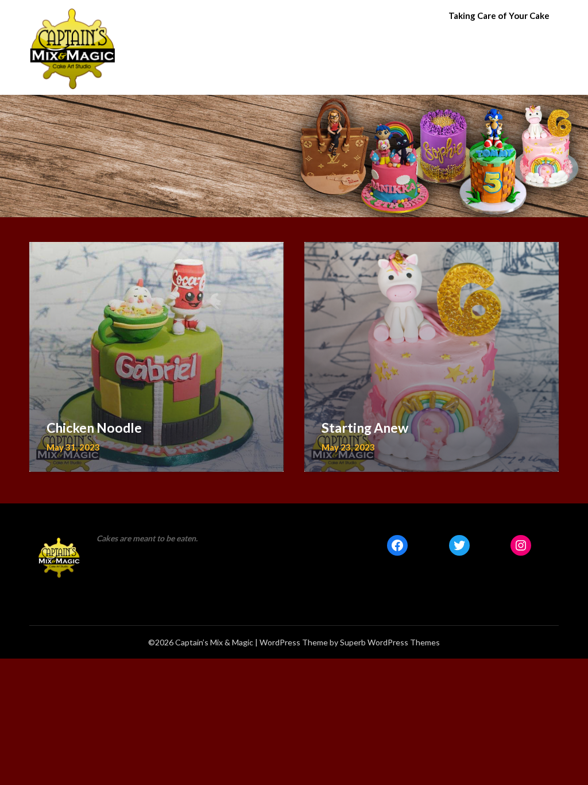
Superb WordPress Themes (390, 642)
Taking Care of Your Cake (499, 15)
